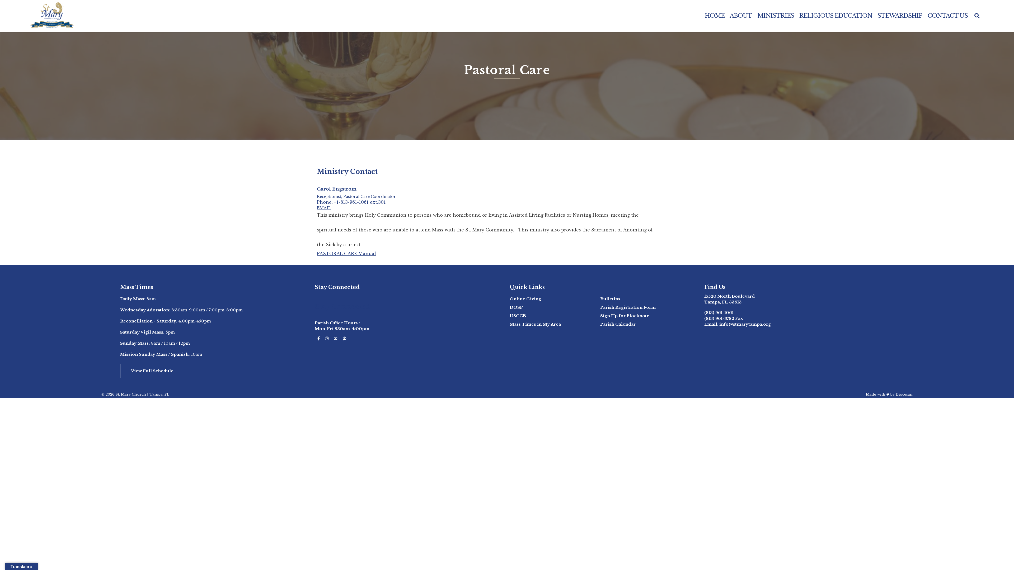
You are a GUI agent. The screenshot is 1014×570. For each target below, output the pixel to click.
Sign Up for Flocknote (624, 315)
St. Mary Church (130, 394)
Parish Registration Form (628, 307)
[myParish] (344, 339)
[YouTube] (335, 339)
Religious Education (835, 15)
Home (715, 15)
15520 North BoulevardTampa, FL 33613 (729, 299)
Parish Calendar (618, 324)
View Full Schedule (152, 370)
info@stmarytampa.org (745, 324)
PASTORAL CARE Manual (346, 253)
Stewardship (899, 15)
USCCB (518, 315)
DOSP (516, 307)
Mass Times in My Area (535, 324)
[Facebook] (318, 339)
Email (324, 208)
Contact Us (948, 15)
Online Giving (525, 298)
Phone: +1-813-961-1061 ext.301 (351, 202)
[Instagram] (326, 339)
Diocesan (904, 394)
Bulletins (610, 298)
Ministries (775, 15)
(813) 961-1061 (719, 312)
